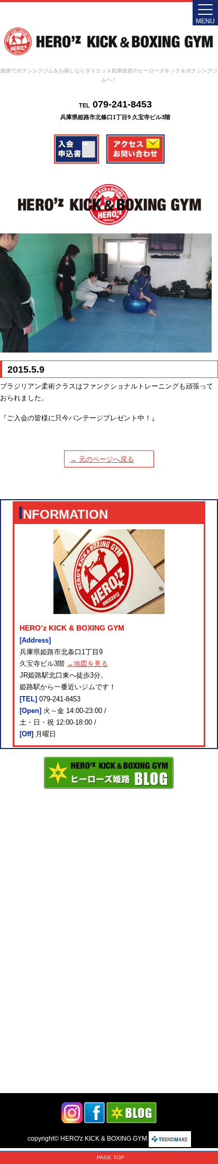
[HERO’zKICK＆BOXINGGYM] (109, 42)
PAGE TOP (110, 1157)
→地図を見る (87, 663)
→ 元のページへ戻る (102, 459)
